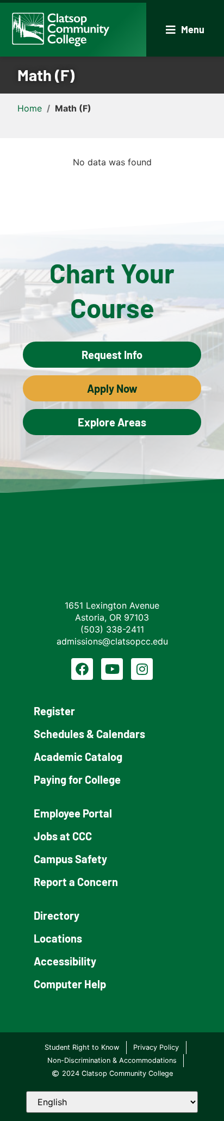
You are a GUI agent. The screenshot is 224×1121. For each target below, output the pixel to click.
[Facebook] (82, 669)
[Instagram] (142, 669)
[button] (185, 30)
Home (29, 108)
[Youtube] (112, 669)
